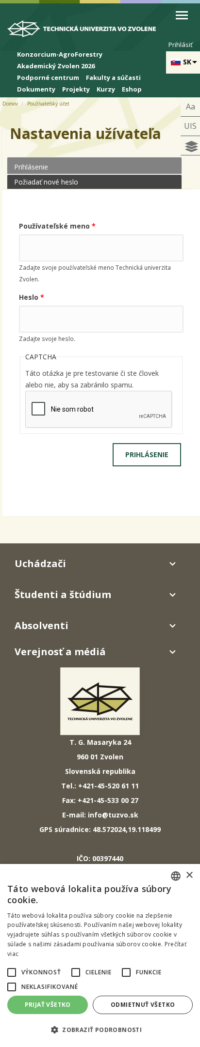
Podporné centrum (48, 77)
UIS (190, 126)
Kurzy (106, 89)
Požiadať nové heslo (46, 181)
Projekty (76, 89)
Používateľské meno (57, 226)
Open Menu (182, 15)
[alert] (100, 955)
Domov (10, 103)
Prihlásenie (53, 166)
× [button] (189, 875)
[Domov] (87, 31)
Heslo (31, 297)
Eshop (132, 89)
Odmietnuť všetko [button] (143, 1005)
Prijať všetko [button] (48, 1005)
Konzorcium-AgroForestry (59, 54)
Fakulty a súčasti (113, 77)
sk (187, 61)
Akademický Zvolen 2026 (56, 66)
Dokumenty (36, 89)
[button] (11, 972)
